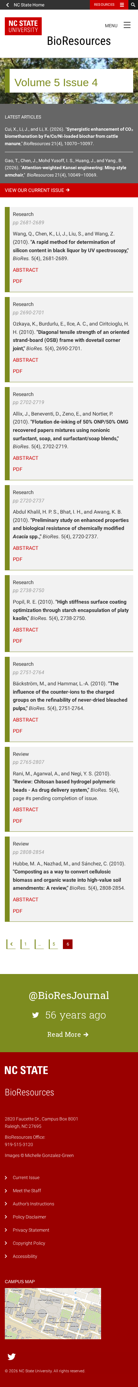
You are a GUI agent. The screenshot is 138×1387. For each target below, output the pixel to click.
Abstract (26, 270)
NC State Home (29, 4)
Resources (104, 5)
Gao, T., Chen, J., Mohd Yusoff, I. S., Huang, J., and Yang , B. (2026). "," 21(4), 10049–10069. (65, 168)
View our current (34, 190)
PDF (17, 281)
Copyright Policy (29, 1243)
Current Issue (26, 1177)
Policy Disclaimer (29, 1217)
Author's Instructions (33, 1204)
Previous (11, 944)
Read (64, 1034)
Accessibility (25, 1256)
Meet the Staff (27, 1190)
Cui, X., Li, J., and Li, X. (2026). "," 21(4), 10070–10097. (69, 136)
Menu (118, 24)
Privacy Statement (31, 1230)
